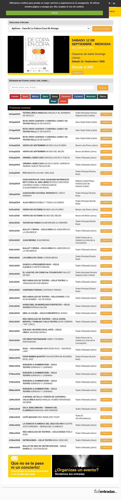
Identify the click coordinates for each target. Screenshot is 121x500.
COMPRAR (77, 73)
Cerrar (55, 13)
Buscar (102, 87)
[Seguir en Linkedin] (114, 3)
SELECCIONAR (102, 29)
